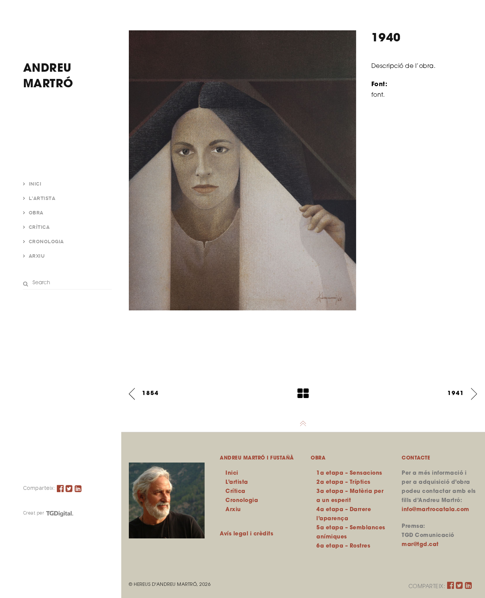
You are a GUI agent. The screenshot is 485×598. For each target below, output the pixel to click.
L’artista (42, 198)
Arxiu (37, 256)
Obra (36, 213)
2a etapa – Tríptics (343, 482)
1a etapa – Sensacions (349, 473)
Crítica (39, 227)
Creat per (34, 513)
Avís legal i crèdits (246, 534)
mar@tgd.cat (420, 545)
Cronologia (46, 241)
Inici (35, 184)
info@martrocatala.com (435, 510)
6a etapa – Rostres (343, 546)
